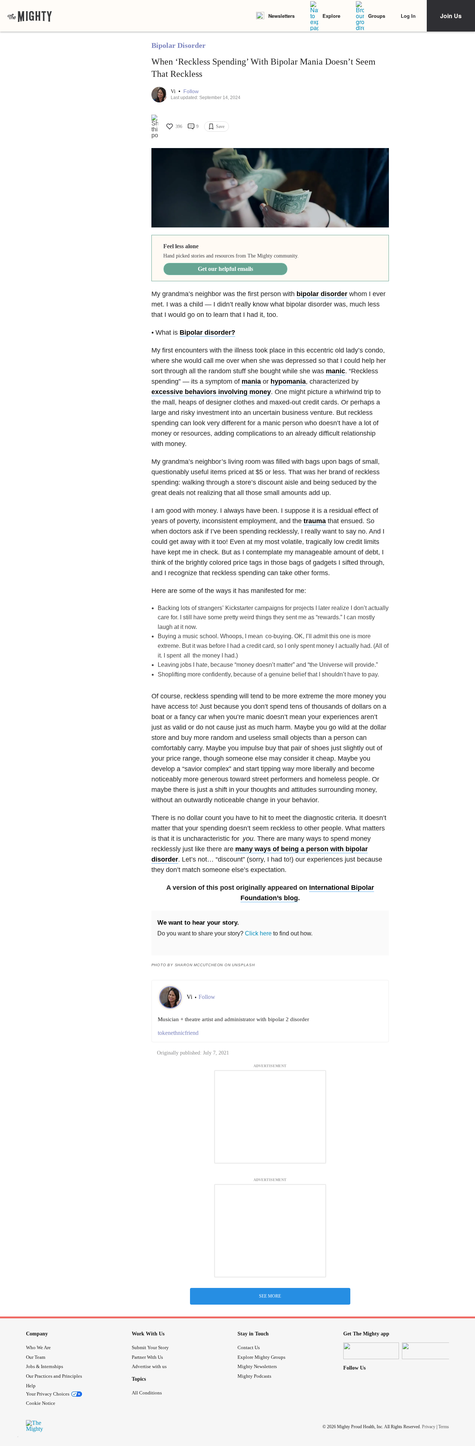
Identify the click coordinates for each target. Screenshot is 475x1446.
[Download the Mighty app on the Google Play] (430, 1350)
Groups (376, 15)
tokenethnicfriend (178, 1033)
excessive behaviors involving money (211, 392)
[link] (29, 16)
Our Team (35, 1357)
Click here (258, 933)
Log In (408, 15)
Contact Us (249, 1347)
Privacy (428, 1426)
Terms (443, 1426)
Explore (331, 15)
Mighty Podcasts (254, 1376)
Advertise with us (149, 1366)
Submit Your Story (150, 1347)
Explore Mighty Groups (261, 1357)
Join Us (451, 16)
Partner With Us (147, 1357)
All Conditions (147, 1393)
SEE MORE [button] (270, 1296)
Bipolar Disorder (178, 45)
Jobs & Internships (44, 1366)
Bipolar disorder (205, 332)
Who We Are (38, 1347)
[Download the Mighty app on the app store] (371, 1350)
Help (31, 1385)
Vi (174, 91)
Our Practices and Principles (54, 1376)
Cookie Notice (40, 1403)
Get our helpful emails (225, 269)
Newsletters (281, 15)
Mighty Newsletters (257, 1366)
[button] (191, 91)
